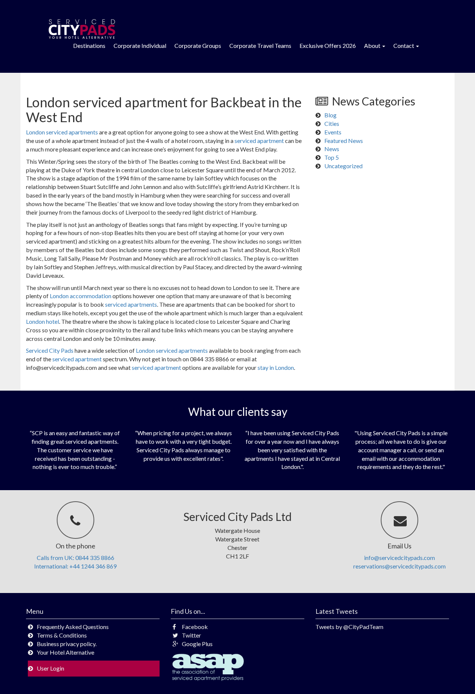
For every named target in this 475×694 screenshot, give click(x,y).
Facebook (195, 626)
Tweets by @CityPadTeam (349, 626)
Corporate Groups (197, 45)
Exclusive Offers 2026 (327, 45)
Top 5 (331, 157)
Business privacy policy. (66, 643)
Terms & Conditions (62, 635)
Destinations (89, 45)
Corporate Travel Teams (260, 45)
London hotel (42, 321)
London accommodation (80, 295)
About (372, 45)
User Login (50, 668)
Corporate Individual (140, 45)
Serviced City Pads (49, 350)
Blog (330, 114)
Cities (331, 123)
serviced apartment (259, 140)
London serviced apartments (62, 132)
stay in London (276, 367)
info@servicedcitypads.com (399, 557)
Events (332, 132)
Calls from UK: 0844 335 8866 (75, 557)
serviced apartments (131, 304)
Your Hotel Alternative (65, 652)
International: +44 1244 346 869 (75, 566)
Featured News (343, 140)
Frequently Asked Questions (73, 626)
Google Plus (197, 643)
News (331, 148)
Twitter (191, 635)
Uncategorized (343, 165)
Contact (404, 45)
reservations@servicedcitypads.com (399, 566)
